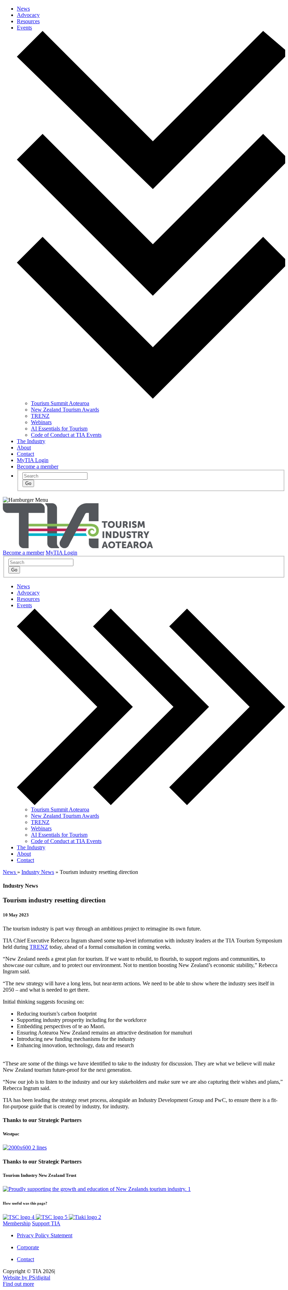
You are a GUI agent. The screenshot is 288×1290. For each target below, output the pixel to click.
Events (24, 28)
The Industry (31, 441)
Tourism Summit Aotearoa (60, 403)
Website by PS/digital (26, 1278)
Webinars (41, 422)
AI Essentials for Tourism (59, 429)
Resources (28, 21)
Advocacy (28, 15)
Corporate (28, 1247)
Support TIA (46, 1223)
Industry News (37, 872)
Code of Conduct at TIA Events (66, 435)
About (24, 447)
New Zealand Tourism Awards (65, 410)
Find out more (18, 1284)
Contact (25, 454)
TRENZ (40, 416)
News (23, 9)
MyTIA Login (32, 460)
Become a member (37, 466)
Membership (17, 1223)
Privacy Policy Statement (44, 1235)
